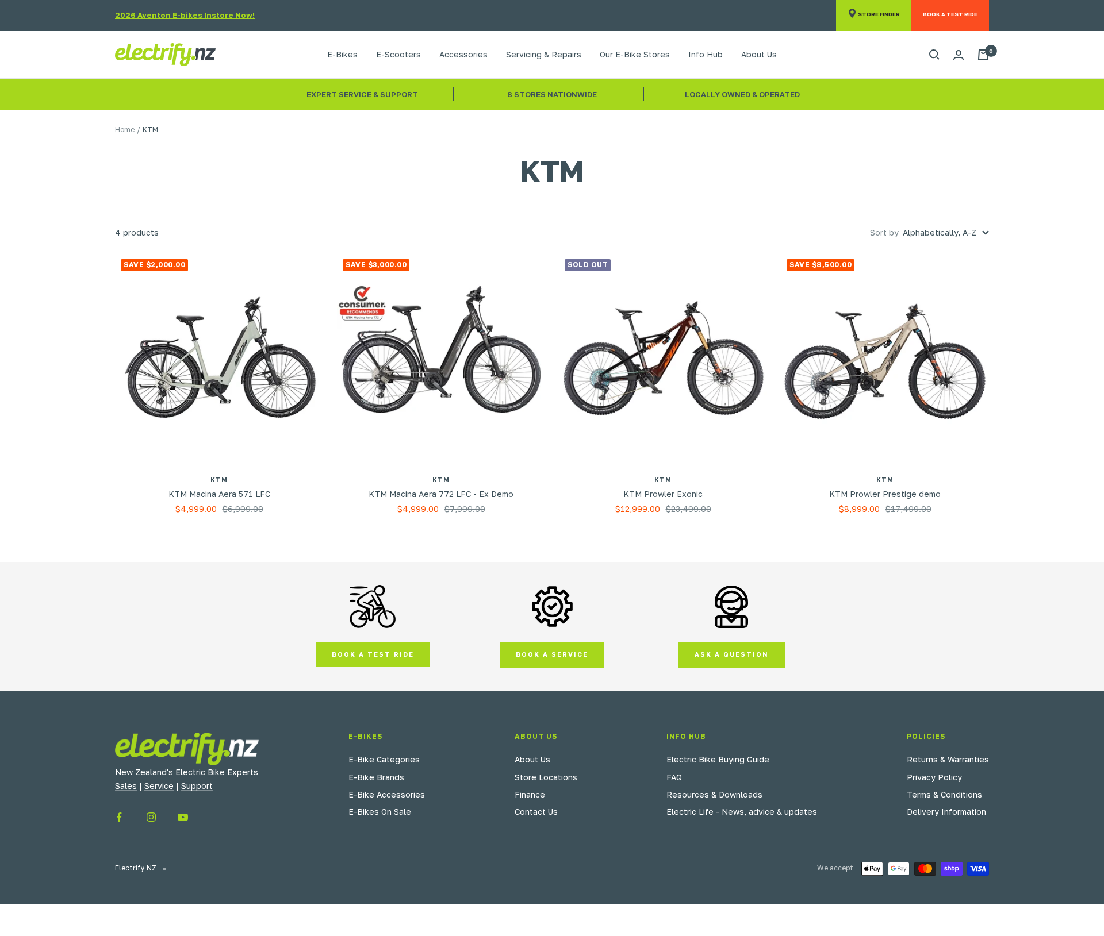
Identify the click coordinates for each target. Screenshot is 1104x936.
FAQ (674, 777)
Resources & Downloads (714, 794)
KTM (219, 479)
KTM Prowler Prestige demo (885, 494)
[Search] (934, 54)
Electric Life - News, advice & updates (741, 811)
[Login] (958, 55)
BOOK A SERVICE (552, 654)
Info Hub (705, 54)
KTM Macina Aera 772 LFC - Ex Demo (441, 494)
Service (159, 786)
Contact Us (536, 811)
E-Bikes (342, 54)
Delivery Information (946, 811)
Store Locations (546, 777)
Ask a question (732, 654)
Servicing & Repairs (543, 54)
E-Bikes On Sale (379, 811)
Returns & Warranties (948, 759)
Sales (126, 786)
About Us (759, 54)
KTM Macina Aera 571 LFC (219, 494)
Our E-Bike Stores (635, 54)
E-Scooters (398, 54)
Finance (530, 794)
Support (197, 786)
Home (125, 129)
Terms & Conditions (944, 794)
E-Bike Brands (376, 777)
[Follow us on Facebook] (119, 817)
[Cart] (983, 54)
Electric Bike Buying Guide (717, 759)
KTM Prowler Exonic (663, 494)
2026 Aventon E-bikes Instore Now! (185, 15)
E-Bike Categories (384, 759)
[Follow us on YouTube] (182, 817)
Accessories (463, 54)
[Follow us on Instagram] (151, 817)
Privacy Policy (934, 777)
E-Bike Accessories (386, 794)
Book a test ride (373, 654)
